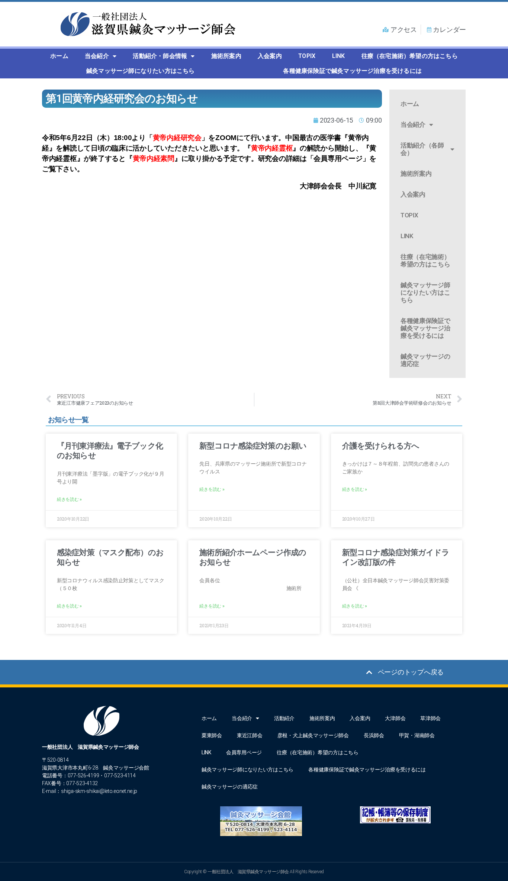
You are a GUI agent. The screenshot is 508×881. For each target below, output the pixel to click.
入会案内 (270, 55)
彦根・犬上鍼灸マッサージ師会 (313, 735)
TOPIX (306, 55)
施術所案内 (226, 55)
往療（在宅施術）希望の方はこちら (409, 55)
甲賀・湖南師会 (417, 735)
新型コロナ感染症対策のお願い (252, 445)
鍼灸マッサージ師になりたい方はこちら (140, 70)
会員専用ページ (244, 752)
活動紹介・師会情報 (160, 55)
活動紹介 (284, 718)
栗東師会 (212, 735)
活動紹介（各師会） (422, 149)
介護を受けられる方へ (380, 445)
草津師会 (430, 718)
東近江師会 (250, 735)
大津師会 (395, 718)
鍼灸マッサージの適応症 (425, 360)
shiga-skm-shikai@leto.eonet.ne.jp (99, 791)
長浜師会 (374, 735)
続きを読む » (69, 499)
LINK (338, 55)
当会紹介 (97, 55)
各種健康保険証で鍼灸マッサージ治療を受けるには (352, 70)
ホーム (59, 55)
